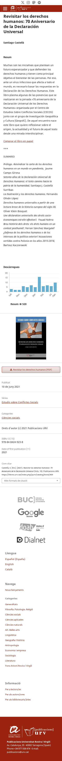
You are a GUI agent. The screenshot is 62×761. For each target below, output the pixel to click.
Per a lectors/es (13, 689)
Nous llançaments (14, 589)
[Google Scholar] (31, 512)
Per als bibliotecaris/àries (18, 699)
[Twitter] (22, 2)
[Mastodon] (33, 2)
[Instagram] (28, 2)
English (9, 564)
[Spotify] (39, 2)
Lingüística (10, 635)
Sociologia (10, 655)
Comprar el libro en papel (18, 141)
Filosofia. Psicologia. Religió (19, 609)
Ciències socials (11, 417)
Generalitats (11, 604)
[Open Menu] (5, 8)
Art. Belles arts (12, 629)
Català (8, 569)
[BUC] (31, 499)
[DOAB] (31, 526)
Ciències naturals (13, 624)
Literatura (10, 660)
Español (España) (15, 559)
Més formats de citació (15, 480)
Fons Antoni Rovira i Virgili (18, 665)
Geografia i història (14, 640)
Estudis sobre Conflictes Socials (20, 402)
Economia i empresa (15, 650)
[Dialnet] (31, 539)
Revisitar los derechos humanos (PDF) (32, 369)
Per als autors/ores (15, 694)
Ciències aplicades (14, 619)
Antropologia (12, 645)
